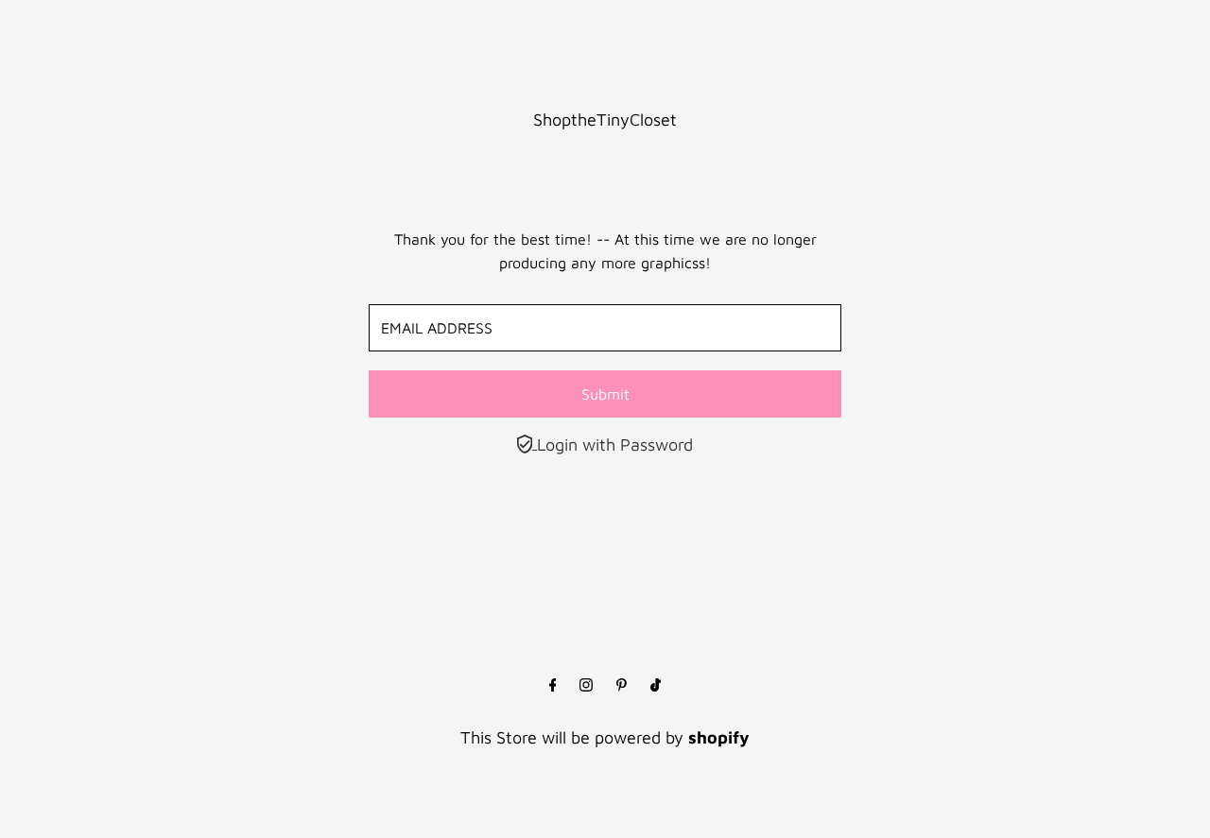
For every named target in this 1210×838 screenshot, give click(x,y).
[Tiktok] (656, 686)
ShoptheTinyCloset (605, 119)
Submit (605, 393)
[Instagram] (586, 686)
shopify (719, 737)
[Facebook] (553, 686)
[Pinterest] (621, 686)
